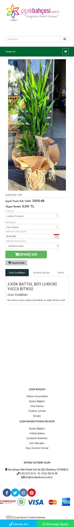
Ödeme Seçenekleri (37, 396)
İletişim (37, 416)
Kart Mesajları (37, 443)
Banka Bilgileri (37, 401)
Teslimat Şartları (41, 272)
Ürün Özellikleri (17, 272)
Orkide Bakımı (37, 433)
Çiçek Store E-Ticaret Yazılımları (29, 517)
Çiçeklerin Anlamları (37, 438)
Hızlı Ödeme (37, 406)
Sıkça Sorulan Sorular (37, 448)
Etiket (61, 272)
